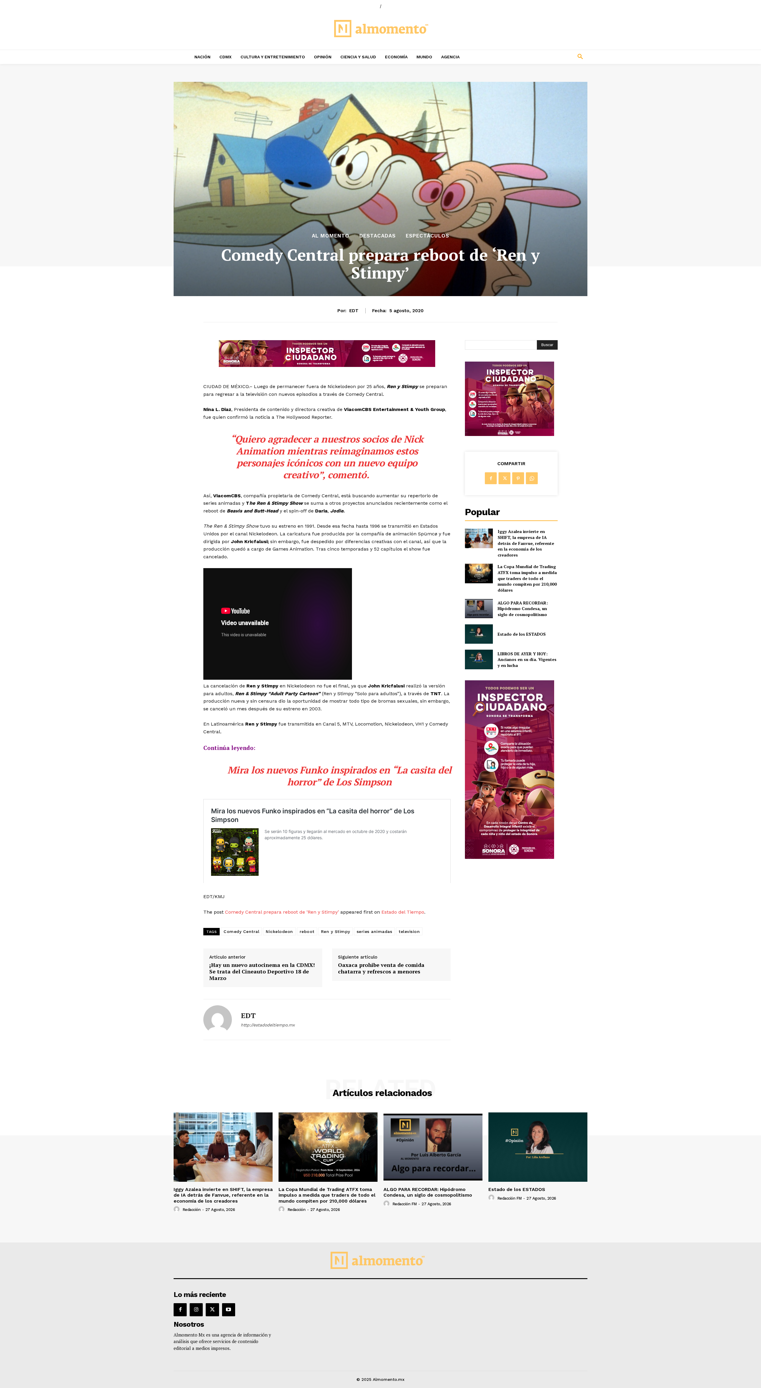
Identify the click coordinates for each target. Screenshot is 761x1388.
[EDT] (217, 1019)
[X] (504, 478)
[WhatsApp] (532, 478)
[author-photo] (177, 1209)
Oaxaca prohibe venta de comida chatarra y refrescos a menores (381, 968)
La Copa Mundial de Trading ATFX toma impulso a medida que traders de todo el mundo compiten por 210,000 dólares (527, 578)
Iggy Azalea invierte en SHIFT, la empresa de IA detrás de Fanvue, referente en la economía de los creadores (526, 543)
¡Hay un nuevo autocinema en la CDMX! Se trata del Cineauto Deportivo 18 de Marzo (262, 971)
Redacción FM (404, 1204)
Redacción (192, 1209)
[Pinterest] (518, 478)
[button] (541, 57)
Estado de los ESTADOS (522, 634)
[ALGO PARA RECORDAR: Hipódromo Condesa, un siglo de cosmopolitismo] (479, 608)
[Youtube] (228, 1309)
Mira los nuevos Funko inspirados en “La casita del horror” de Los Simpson (339, 776)
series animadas (374, 931)
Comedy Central (241, 931)
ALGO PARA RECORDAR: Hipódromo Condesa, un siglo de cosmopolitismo (523, 608)
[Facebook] (491, 478)
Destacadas (377, 235)
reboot (307, 931)
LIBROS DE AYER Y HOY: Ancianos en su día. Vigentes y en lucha (527, 659)
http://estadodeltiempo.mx (268, 1025)
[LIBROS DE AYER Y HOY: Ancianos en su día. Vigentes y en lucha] (479, 659)
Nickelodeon (279, 931)
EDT (354, 310)
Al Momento (330, 235)
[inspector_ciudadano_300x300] (509, 434)
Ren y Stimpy (335, 931)
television (409, 931)
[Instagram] (196, 1309)
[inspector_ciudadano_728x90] (327, 365)
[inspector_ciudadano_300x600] (509, 857)
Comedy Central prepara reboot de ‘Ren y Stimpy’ (282, 912)
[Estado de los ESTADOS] (479, 634)
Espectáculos (427, 235)
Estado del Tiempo (402, 912)
